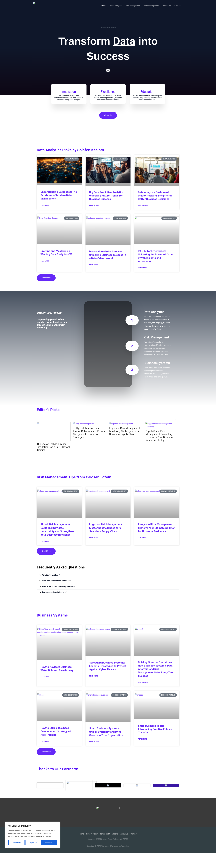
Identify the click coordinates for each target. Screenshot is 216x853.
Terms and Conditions (109, 834)
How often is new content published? (58, 586)
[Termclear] (40, 5)
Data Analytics (116, 6)
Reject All (33, 843)
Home (104, 6)
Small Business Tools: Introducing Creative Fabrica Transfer (155, 729)
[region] (32, 835)
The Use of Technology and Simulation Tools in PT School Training (53, 447)
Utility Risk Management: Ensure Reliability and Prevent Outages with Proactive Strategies (89, 433)
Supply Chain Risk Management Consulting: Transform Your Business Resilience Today (159, 436)
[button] (108, 575)
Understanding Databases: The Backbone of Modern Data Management (58, 195)
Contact (177, 6)
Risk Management (133, 6)
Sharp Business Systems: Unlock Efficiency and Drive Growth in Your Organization (106, 732)
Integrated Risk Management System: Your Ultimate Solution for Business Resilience (156, 528)
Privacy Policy (92, 834)
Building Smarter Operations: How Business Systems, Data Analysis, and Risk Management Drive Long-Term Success (156, 669)
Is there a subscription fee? (54, 592)
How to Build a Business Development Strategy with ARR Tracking (56, 731)
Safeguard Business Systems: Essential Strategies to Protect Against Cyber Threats (107, 666)
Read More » (45, 205)
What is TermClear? (51, 575)
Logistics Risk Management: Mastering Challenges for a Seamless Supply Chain (124, 431)
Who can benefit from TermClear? (57, 581)
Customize (16, 843)
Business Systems (151, 6)
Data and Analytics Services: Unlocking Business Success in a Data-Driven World (107, 255)
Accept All (49, 843)
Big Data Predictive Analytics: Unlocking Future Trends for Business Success (106, 196)
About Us (167, 6)
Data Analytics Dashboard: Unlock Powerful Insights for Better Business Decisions (155, 196)
